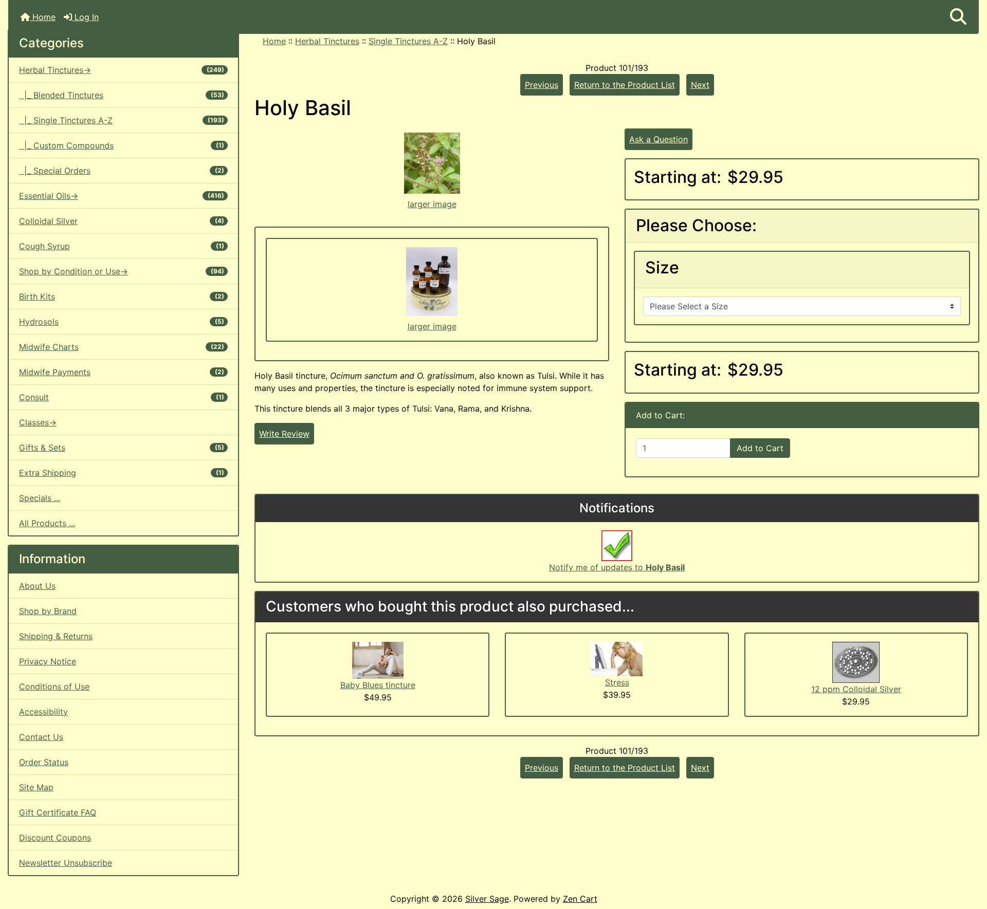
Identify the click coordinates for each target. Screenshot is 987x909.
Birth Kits (121, 296)
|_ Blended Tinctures (121, 95)
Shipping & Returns (56, 636)
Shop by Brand (48, 611)
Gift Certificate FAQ (57, 812)
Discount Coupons (55, 837)
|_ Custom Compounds (121, 145)
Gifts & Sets (121, 447)
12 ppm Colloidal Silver (856, 689)
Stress (617, 682)
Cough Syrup (121, 246)
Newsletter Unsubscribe (65, 863)
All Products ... (47, 523)
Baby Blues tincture (377, 685)
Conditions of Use (54, 686)
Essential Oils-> (121, 196)
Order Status (43, 762)
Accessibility (43, 712)
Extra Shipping (121, 473)
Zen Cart (580, 899)
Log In (85, 17)
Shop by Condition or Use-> (121, 271)
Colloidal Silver (121, 221)
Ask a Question (658, 139)
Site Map (36, 787)
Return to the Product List (624, 85)
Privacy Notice (47, 661)
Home (43, 17)
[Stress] (617, 658)
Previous (541, 85)
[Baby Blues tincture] (378, 659)
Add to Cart (760, 448)
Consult (121, 397)
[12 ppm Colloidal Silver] (856, 661)
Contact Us (41, 737)
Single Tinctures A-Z (408, 41)
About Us (37, 586)
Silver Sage (487, 899)
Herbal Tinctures (327, 41)
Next (700, 85)
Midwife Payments (121, 372)
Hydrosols (121, 322)
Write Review (284, 434)
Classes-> (38, 422)
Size (662, 267)
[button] (958, 17)
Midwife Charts (121, 347)
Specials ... (39, 498)
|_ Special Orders (121, 170)
